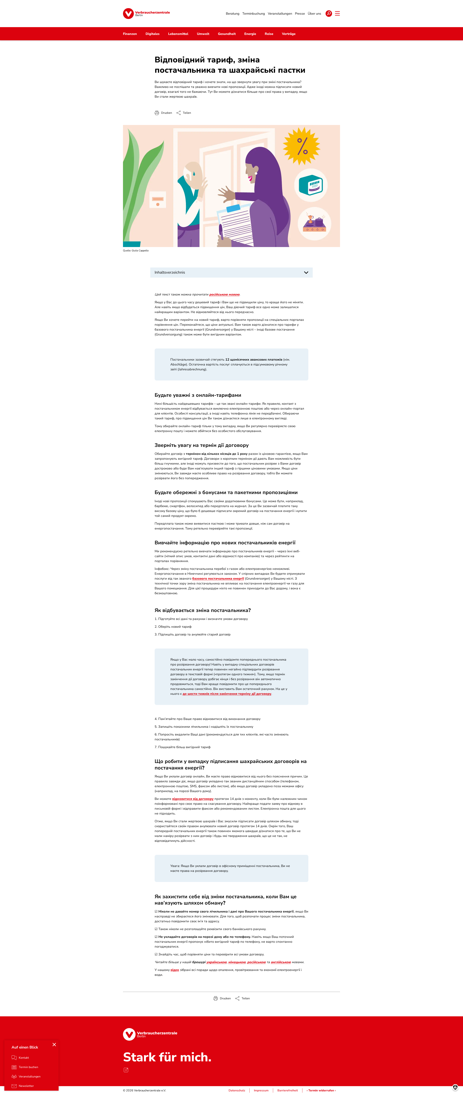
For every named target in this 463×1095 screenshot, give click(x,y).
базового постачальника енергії (218, 578)
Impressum (261, 1090)
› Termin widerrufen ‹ (321, 1090)
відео (175, 970)
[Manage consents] (455, 1087)
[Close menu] (54, 1044)
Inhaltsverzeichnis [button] (170, 272)
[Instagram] (126, 1070)
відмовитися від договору (193, 799)
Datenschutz (237, 1090)
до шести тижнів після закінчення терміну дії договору (227, 694)
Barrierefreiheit (287, 1090)
